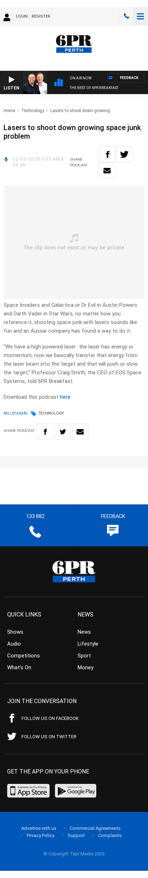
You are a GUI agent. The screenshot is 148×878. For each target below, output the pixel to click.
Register (41, 16)
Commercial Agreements (95, 828)
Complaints (110, 835)
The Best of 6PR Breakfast (94, 88)
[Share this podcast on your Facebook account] (107, 154)
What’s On (19, 667)
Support (76, 835)
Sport (84, 655)
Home (9, 110)
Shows (15, 632)
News (84, 632)
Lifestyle (88, 644)
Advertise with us (38, 828)
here (65, 397)
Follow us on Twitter (49, 736)
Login (22, 16)
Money (85, 667)
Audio (14, 644)
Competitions (23, 655)
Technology (32, 110)
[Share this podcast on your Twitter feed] (124, 154)
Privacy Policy (40, 835)
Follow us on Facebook (50, 718)
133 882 (126, 16)
